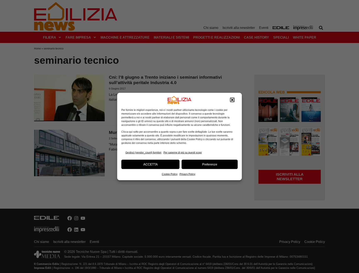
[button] (232, 100)
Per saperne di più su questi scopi (183, 152)
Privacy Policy (187, 174)
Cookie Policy (169, 174)
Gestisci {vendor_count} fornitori (143, 152)
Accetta (150, 164)
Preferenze (209, 164)
